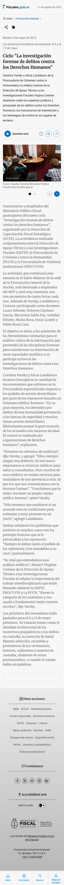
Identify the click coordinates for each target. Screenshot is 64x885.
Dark (42, 806)
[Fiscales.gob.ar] (11, 7)
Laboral (43, 723)
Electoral (31, 723)
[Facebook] (17, 781)
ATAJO (25, 709)
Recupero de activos (21, 737)
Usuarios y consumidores (37, 744)
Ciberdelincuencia (41, 709)
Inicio (9, 18)
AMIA (16, 709)
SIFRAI (17, 744)
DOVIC (20, 723)
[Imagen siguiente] (57, 194)
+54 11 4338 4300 (32, 856)
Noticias (38, 730)
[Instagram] (39, 781)
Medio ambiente (22, 730)
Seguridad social (44, 737)
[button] (30, 194)
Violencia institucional (32, 751)
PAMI (48, 730)
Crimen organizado (20, 716)
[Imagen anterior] (50, 194)
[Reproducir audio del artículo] (7, 134)
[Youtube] (32, 781)
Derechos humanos (44, 716)
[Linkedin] (47, 781)
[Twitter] (25, 781)
